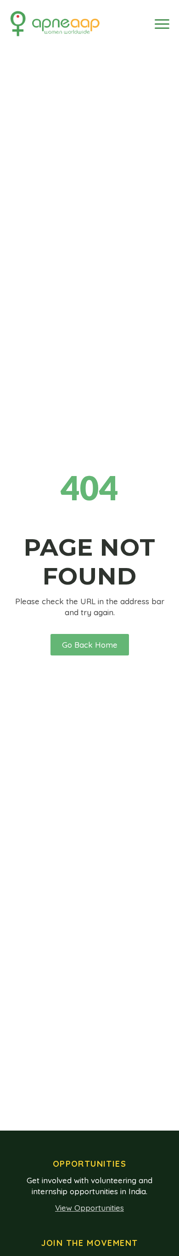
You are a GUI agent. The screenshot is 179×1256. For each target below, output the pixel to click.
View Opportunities (89, 1208)
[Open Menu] (162, 23)
